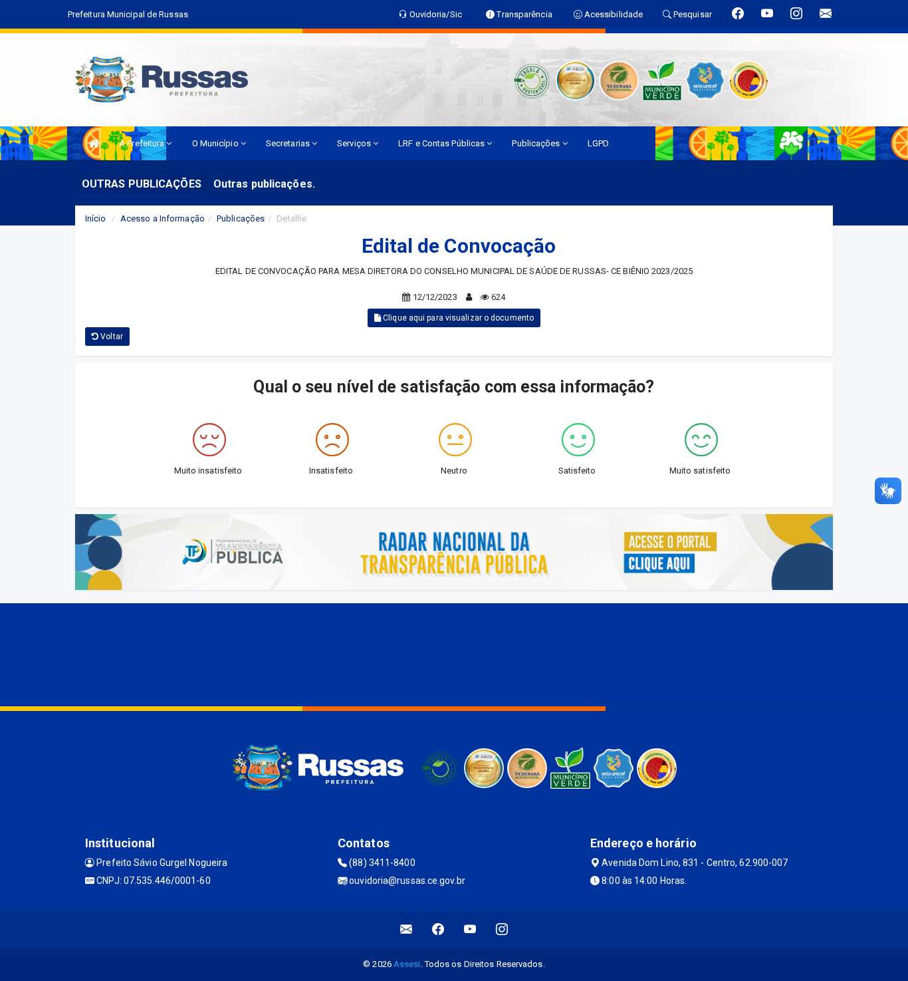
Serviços (355, 143)
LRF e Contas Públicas (442, 143)
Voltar (110, 336)
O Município (216, 143)
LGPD (598, 143)
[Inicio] (94, 143)
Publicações (537, 143)
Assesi (407, 964)
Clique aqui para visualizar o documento (457, 318)
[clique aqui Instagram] (502, 929)
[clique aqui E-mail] (406, 929)
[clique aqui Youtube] (470, 929)
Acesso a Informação (162, 218)
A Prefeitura (142, 143)
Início (95, 218)
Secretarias (289, 143)
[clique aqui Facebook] (438, 929)
